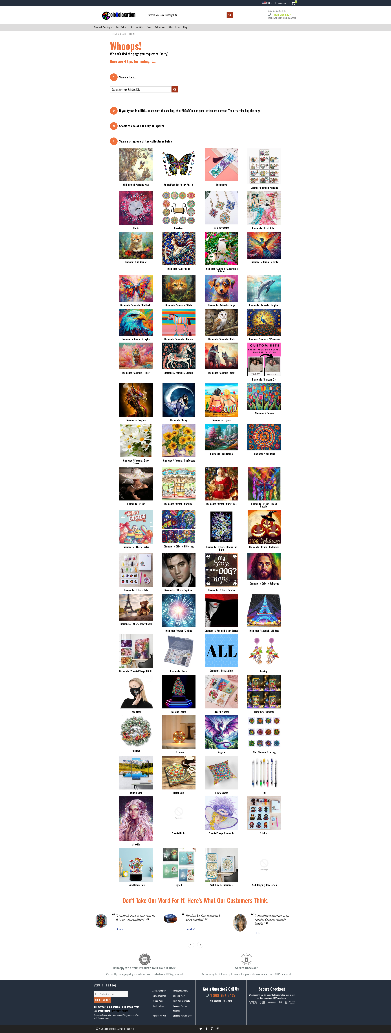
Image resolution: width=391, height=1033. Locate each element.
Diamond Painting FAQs (182, 1015)
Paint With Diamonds (181, 1000)
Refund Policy (157, 1000)
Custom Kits (137, 27)
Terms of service (159, 995)
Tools (148, 27)
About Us (173, 27)
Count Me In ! (102, 1000)
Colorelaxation (110, 1029)
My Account (282, 2)
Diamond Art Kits (159, 1015)
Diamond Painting (102, 27)
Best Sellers (122, 27)
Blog (185, 27)
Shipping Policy (179, 995)
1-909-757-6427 (281, 15)
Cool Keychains (158, 1006)
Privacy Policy (119, 1011)
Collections (160, 27)
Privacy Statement (180, 990)
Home (114, 34)
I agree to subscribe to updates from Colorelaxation (116, 1009)
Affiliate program (159, 990)
